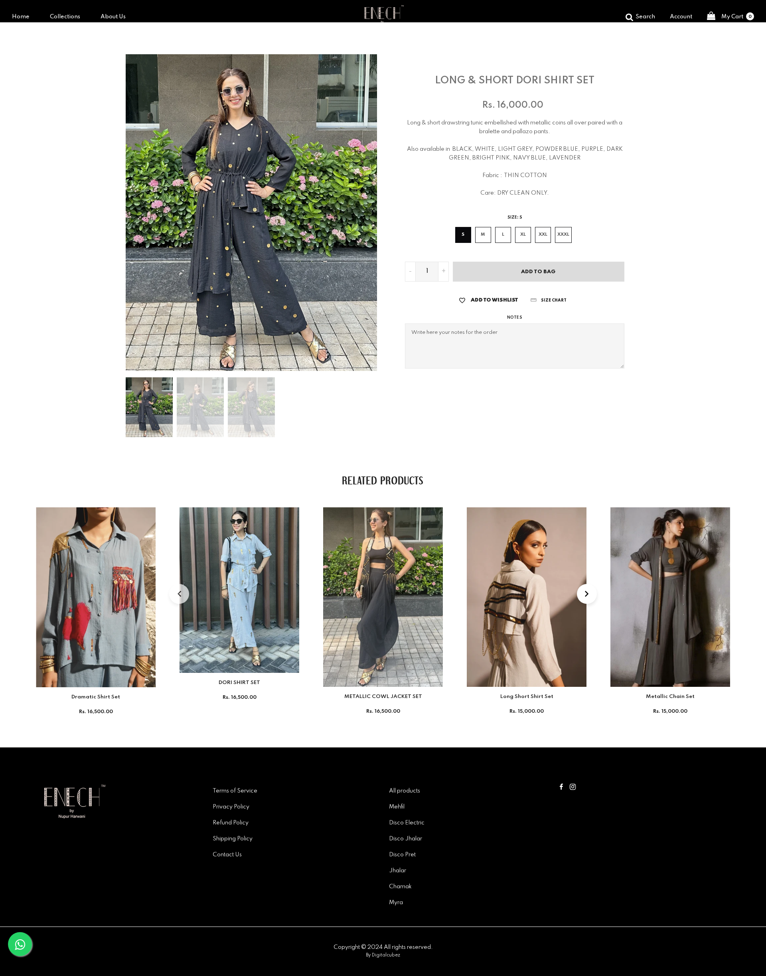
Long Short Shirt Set (526, 696)
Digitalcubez (386, 955)
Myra (396, 902)
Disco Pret (402, 855)
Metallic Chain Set (670, 696)
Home (21, 17)
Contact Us (227, 855)
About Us (113, 17)
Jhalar (397, 870)
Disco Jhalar (405, 839)
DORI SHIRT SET (239, 682)
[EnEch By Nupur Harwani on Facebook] (561, 788)
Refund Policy (231, 823)
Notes (514, 317)
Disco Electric (406, 823)
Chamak (400, 886)
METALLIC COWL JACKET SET (383, 696)
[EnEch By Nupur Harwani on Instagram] (573, 788)
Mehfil (397, 807)
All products (404, 791)
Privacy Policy (231, 807)
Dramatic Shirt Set (95, 697)
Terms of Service (235, 791)
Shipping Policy (233, 839)
